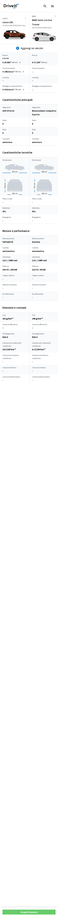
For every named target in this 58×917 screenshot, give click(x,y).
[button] (11, 62)
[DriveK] (11, 6)
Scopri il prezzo (29, 912)
